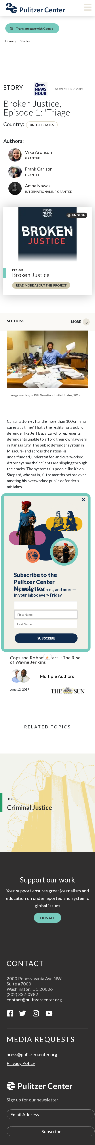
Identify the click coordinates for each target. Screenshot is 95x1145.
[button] (46, 581)
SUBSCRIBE (46, 638)
